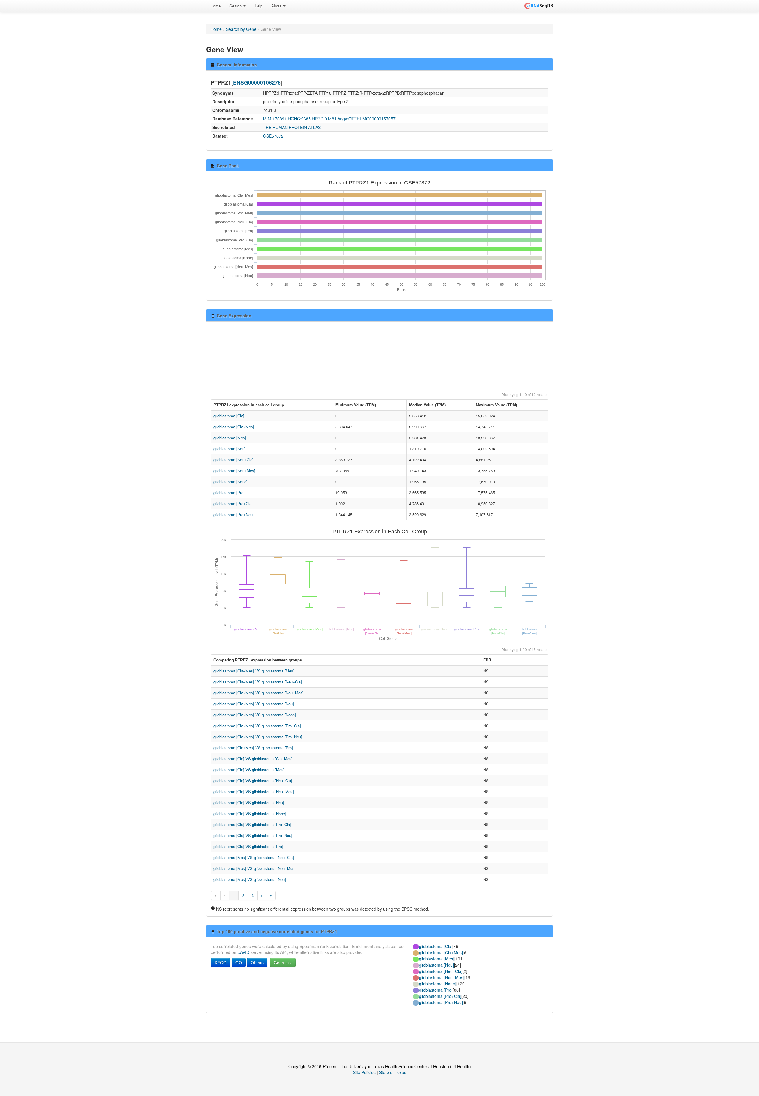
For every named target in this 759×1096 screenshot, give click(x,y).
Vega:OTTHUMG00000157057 (367, 119)
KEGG (221, 962)
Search (236, 6)
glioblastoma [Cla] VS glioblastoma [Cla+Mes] (253, 758)
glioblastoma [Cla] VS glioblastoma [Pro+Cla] (252, 824)
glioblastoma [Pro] (229, 492)
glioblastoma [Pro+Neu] (233, 514)
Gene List (283, 962)
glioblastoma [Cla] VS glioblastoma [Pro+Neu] (252, 835)
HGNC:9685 (299, 119)
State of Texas (392, 1072)
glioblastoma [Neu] (229, 448)
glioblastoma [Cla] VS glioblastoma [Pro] (248, 846)
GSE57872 (273, 136)
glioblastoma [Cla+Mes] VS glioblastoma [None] (254, 715)
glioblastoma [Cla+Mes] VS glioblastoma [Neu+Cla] (257, 682)
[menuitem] (215, 6)
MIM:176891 (275, 119)
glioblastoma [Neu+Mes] (234, 470)
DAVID (243, 952)
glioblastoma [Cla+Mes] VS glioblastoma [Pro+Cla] (257, 725)
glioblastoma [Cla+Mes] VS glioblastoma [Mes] (253, 671)
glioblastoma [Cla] (228, 416)
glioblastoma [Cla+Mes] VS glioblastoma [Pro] (253, 747)
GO (238, 962)
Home (216, 6)
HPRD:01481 (324, 119)
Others (257, 962)
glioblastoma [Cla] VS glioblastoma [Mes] (249, 769)
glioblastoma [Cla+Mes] (233, 427)
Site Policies (364, 1072)
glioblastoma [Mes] (229, 437)
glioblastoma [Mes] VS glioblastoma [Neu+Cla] (253, 857)
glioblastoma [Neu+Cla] (233, 459)
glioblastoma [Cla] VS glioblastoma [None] (249, 813)
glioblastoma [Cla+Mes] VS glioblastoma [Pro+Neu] (257, 736)
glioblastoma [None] (230, 481)
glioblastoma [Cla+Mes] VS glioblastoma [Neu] (253, 704)
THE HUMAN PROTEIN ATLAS (292, 127)
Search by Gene (241, 29)
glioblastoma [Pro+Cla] (233, 503)
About (277, 6)
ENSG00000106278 (257, 82)
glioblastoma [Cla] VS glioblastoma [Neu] (248, 802)
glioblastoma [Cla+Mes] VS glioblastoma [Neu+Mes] (258, 693)
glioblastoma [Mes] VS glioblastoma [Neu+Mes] (254, 868)
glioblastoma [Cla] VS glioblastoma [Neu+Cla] (252, 780)
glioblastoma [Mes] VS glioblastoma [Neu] (249, 879)
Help (258, 6)
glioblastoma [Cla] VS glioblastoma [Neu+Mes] (253, 791)
